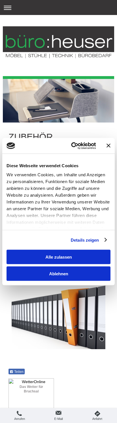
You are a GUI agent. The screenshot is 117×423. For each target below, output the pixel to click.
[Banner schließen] (108, 146)
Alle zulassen (58, 257)
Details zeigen (85, 239)
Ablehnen (58, 273)
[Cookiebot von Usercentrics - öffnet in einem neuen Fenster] (72, 145)
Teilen (18, 372)
